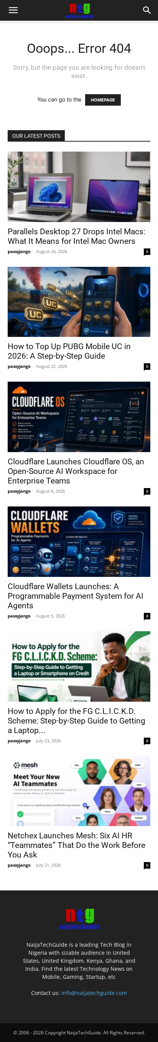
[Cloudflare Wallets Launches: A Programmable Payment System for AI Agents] (79, 541)
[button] (13, 10)
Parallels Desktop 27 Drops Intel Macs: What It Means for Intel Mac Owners (76, 236)
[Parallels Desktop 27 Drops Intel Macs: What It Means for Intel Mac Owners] (79, 187)
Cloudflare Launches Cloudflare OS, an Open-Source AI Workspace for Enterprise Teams (76, 471)
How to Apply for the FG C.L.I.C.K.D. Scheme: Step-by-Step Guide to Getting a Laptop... (76, 721)
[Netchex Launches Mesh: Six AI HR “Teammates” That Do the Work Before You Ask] (79, 791)
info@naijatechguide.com (94, 992)
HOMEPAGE (103, 100)
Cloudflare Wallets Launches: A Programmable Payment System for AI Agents (75, 596)
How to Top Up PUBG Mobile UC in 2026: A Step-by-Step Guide (69, 351)
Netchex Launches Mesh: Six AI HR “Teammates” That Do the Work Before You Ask (76, 845)
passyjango (19, 251)
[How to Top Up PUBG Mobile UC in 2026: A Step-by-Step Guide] (79, 302)
